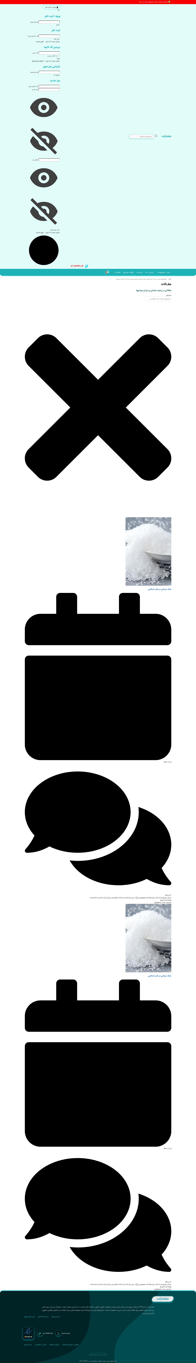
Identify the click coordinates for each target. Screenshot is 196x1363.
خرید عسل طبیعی (29, 1317)
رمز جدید (35, 89)
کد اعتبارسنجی (32, 36)
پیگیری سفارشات (54, 1345)
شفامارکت (166, 136)
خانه (170, 279)
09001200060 (66, 1333)
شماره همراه (34, 22)
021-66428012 (77, 266)
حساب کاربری (28, 1345)
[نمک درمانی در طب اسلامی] (98, 551)
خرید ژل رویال (55, 1317)
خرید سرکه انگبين (43, 1317)
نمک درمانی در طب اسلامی (159, 589)
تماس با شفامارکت (40, 1345)
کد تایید (35, 53)
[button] (110, 272)
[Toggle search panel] (158, 136)
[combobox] (157, 299)
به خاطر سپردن (52, 56)
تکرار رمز (35, 160)
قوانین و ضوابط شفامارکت (70, 1345)
